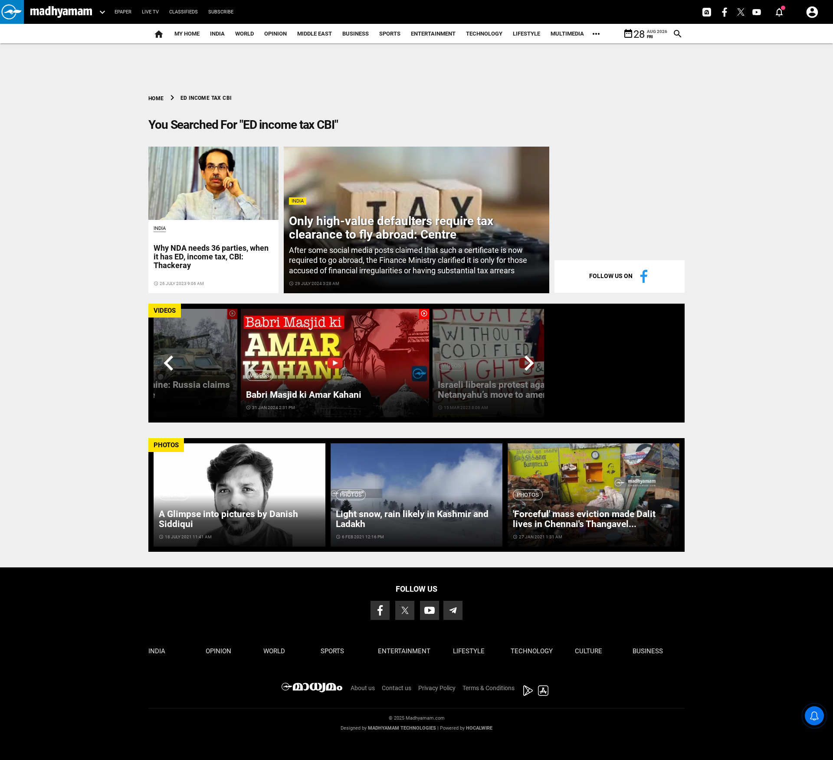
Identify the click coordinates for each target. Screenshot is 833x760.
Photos (174, 494)
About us (363, 688)
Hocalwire (479, 728)
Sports (389, 33)
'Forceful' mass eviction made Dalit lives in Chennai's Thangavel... (584, 519)
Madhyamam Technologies (402, 728)
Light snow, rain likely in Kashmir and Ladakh (412, 519)
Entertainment (433, 33)
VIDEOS (165, 310)
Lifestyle (526, 33)
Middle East (314, 33)
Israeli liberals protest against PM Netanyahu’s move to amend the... (507, 390)
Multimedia (567, 33)
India (217, 33)
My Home (187, 33)
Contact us (396, 688)
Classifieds (183, 12)
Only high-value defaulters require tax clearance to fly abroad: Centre (391, 228)
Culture (588, 651)
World (244, 33)
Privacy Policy (437, 688)
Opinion (275, 33)
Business (355, 33)
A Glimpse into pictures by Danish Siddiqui (228, 519)
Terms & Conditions (488, 688)
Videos (259, 375)
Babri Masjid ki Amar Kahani (303, 395)
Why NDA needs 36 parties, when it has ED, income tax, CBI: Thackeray (211, 256)
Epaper (123, 12)
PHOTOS (166, 445)
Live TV (150, 12)
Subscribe (220, 12)
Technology (484, 33)
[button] (12, 12)
